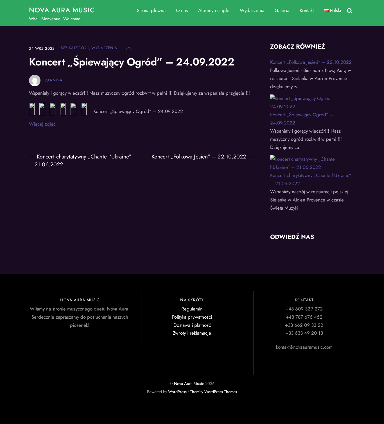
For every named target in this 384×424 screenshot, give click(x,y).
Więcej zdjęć (42, 124)
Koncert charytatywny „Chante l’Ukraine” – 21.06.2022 (80, 161)
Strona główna (151, 10)
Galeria (282, 10)
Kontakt (307, 10)
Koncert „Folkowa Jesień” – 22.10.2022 (199, 156)
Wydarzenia (252, 10)
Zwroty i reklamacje (192, 333)
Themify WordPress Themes (213, 391)
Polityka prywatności (192, 317)
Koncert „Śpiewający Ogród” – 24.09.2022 (131, 61)
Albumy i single (213, 10)
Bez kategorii (75, 48)
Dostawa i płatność (192, 325)
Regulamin (192, 308)
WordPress (177, 391)
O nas (182, 10)
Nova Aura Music (189, 383)
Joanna (54, 80)
